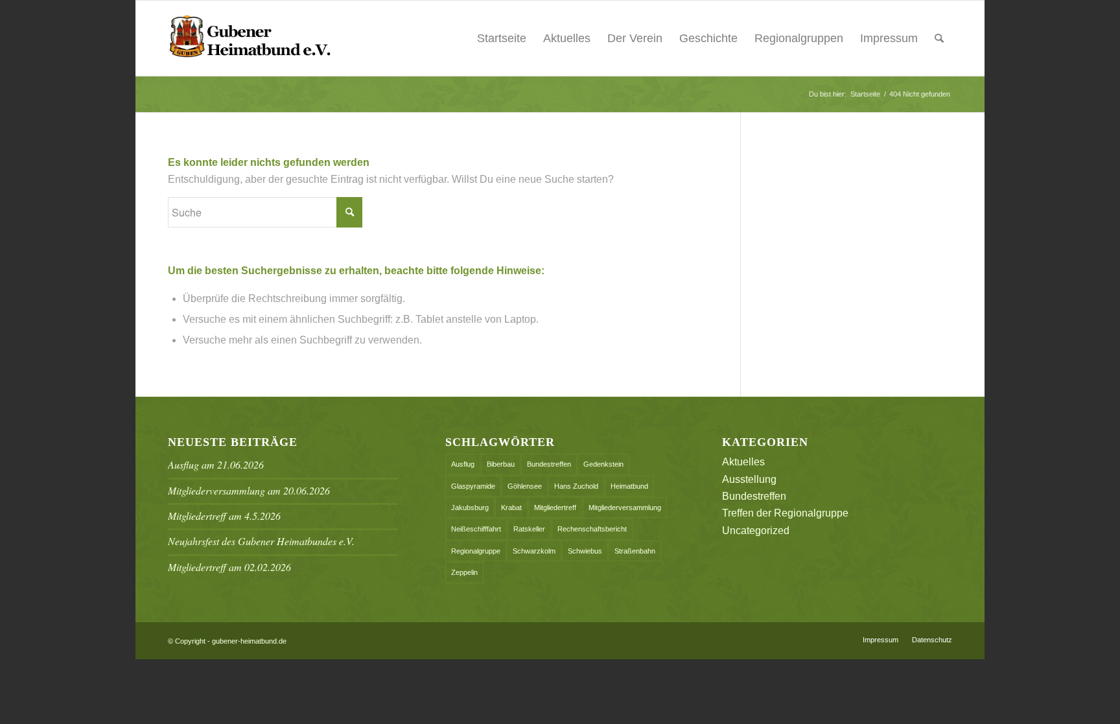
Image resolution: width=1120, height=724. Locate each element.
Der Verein (634, 38)
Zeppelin (464, 572)
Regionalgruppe (475, 551)
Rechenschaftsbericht (592, 529)
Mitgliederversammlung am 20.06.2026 (249, 490)
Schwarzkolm (534, 551)
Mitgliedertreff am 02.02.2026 (229, 567)
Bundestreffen (549, 464)
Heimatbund (629, 486)
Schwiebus (585, 551)
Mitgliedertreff (555, 507)
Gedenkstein (603, 464)
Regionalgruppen (798, 38)
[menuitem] (939, 38)
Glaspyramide (473, 486)
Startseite (501, 38)
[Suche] (939, 38)
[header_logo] (250, 38)
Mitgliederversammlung (625, 507)
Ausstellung (749, 479)
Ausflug (462, 464)
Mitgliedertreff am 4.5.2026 (224, 515)
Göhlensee (525, 486)
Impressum (889, 38)
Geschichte (708, 38)
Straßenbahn (634, 551)
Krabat (511, 507)
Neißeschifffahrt (476, 529)
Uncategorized (755, 530)
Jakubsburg (470, 507)
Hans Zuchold (576, 486)
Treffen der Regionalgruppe (785, 513)
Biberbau (501, 464)
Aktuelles (566, 38)
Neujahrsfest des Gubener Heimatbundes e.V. (261, 541)
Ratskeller (529, 529)
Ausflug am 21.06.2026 (216, 464)
